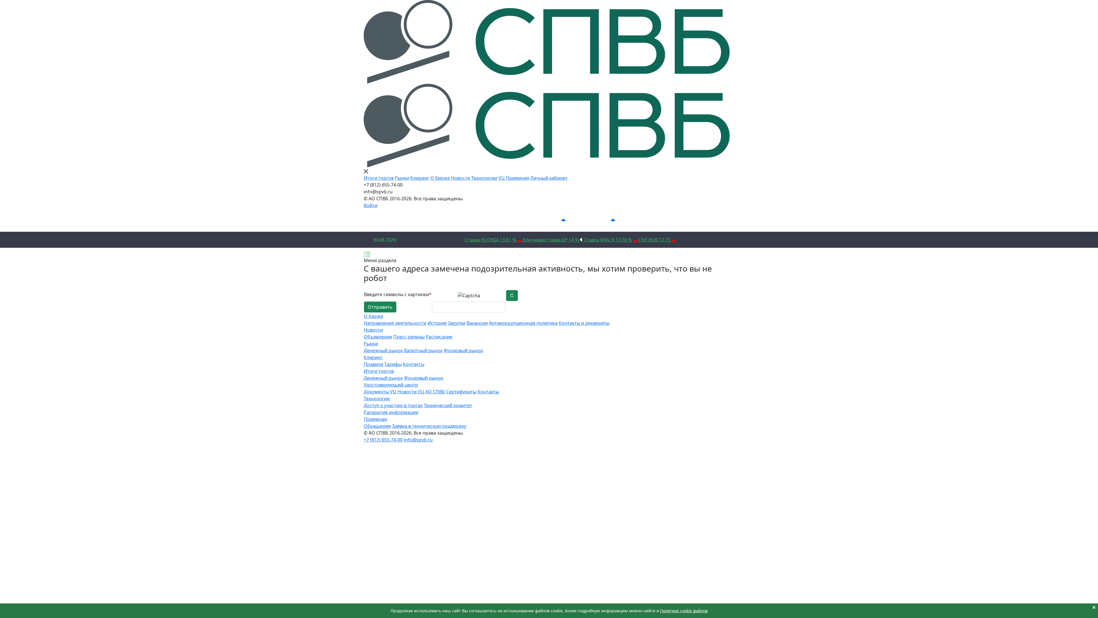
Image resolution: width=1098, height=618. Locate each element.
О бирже (440, 178)
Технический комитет (448, 405)
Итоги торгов (379, 178)
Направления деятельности (395, 323)
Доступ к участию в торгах (393, 405)
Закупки (457, 323)
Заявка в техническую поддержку (429, 426)
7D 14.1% (503, 220)
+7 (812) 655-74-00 (383, 440)
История (437, 323)
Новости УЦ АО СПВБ (421, 392)
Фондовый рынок (463, 350)
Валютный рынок (423, 350)
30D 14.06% (597, 220)
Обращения (377, 426)
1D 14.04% (459, 220)
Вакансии (477, 323)
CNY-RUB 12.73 (655, 240)
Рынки (402, 178)
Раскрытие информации (391, 412)
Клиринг (419, 178)
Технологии (484, 178)
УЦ (501, 178)
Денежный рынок (383, 350)
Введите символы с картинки (397, 294)
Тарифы (393, 364)
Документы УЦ (380, 392)
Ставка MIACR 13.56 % (608, 240)
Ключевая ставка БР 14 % (551, 240)
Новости (460, 178)
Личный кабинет (549, 178)
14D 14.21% (548, 220)
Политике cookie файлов (684, 610)
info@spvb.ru (418, 440)
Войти (370, 205)
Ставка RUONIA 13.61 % (491, 240)
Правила (373, 364)
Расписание (439, 337)
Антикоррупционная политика (523, 323)
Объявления (378, 337)
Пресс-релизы (409, 337)
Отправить (380, 307)
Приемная (517, 178)
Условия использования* (660, 220)
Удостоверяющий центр (391, 385)
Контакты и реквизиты (584, 323)
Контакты (413, 364)
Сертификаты (461, 392)
